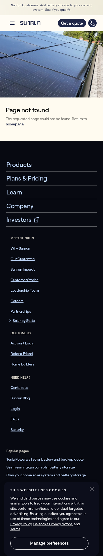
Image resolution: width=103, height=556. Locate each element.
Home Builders (22, 364)
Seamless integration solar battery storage (40, 467)
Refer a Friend (22, 353)
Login (15, 408)
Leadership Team (25, 290)
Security (17, 429)
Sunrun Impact (22, 269)
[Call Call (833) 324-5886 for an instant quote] (92, 23)
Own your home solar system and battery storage (46, 475)
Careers (17, 300)
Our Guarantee (23, 258)
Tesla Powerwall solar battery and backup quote (45, 459)
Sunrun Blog (20, 398)
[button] (12, 23)
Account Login (22, 343)
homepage (15, 124)
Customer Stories (25, 279)
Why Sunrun (20, 248)
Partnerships (21, 311)
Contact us (19, 387)
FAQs (15, 419)
